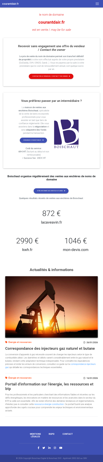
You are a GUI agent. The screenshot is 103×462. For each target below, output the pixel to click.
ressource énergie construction (49, 404)
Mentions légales (35, 435)
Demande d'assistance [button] (32, 140)
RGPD (51, 434)
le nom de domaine (51, 14)
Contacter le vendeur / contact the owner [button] (50, 76)
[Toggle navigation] (97, 3)
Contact (67, 434)
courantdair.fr (51, 22)
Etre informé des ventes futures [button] (50, 191)
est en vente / (51, 29)
